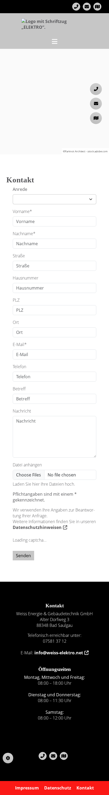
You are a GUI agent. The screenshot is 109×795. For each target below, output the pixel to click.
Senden (23, 556)
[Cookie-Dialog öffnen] (8, 758)
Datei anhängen (27, 465)
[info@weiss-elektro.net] (86, 7)
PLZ (16, 300)
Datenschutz (57, 788)
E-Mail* (20, 344)
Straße (19, 256)
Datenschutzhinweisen (37, 527)
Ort (16, 322)
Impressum (27, 788)
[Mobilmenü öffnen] (55, 40)
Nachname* (24, 233)
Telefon (19, 367)
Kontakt (85, 788)
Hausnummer (25, 278)
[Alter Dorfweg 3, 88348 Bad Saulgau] (97, 7)
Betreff (19, 389)
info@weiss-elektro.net (58, 653)
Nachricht (22, 411)
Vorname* (22, 211)
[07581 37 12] (76, 7)
